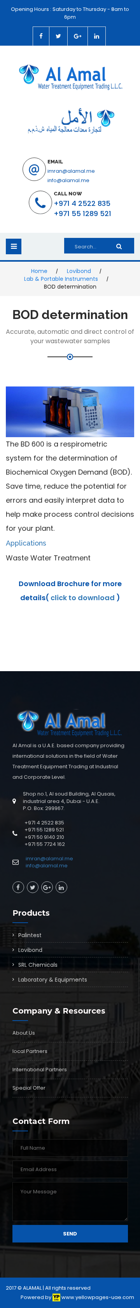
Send (70, 1233)
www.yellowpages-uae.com (97, 1297)
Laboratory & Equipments (52, 980)
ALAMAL (32, 1288)
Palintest (30, 935)
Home (39, 271)
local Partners (29, 1051)
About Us (23, 1033)
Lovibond (79, 271)
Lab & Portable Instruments (61, 279)
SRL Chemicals (38, 965)
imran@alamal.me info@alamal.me (49, 862)
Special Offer (29, 1088)
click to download (83, 598)
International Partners (39, 1069)
